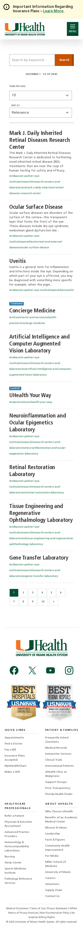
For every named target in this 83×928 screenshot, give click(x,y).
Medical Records (56, 748)
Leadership (52, 833)
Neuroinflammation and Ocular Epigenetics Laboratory (37, 423)
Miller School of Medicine (55, 864)
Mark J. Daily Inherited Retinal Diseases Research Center (39, 140)
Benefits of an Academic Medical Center (61, 819)
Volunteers (52, 884)
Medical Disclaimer (17, 908)
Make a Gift (12, 772)
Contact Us (52, 896)
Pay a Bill (10, 749)
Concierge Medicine (32, 311)
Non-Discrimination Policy (54, 913)
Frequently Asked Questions (56, 739)
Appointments (14, 737)
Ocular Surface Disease (36, 207)
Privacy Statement (57, 908)
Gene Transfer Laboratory (38, 558)
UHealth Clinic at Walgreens (56, 774)
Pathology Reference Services (18, 881)
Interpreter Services (58, 754)
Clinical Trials (53, 760)
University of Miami (58, 872)
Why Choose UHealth (59, 811)
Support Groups (56, 782)
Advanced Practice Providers (17, 834)
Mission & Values (56, 827)
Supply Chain (53, 890)
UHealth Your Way (30, 396)
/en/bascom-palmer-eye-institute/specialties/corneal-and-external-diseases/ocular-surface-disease (35, 242)
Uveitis (17, 261)
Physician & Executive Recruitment (18, 824)
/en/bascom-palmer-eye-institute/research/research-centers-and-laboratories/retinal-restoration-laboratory (36, 487)
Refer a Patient (14, 816)
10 (43, 602)
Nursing (10, 856)
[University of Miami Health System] (25, 29)
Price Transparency (57, 788)
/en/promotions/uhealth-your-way (30, 402)
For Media (52, 856)
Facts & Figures (55, 839)
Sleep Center (13, 862)
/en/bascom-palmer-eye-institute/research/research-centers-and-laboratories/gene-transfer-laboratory (35, 570)
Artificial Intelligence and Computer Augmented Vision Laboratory (39, 344)
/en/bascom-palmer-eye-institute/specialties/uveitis (41, 290)
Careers (50, 878)
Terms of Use (38, 908)
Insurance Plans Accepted (15, 757)
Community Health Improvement (57, 847)
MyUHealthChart (15, 766)
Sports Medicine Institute (15, 870)
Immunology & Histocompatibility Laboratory (17, 846)
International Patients (59, 766)
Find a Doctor (14, 743)
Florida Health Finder (59, 794)
